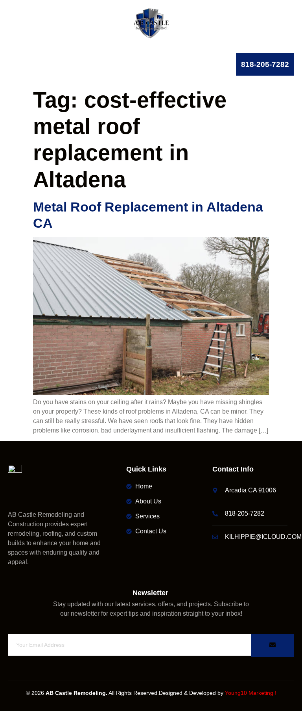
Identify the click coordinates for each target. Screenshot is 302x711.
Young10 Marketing (249, 693)
